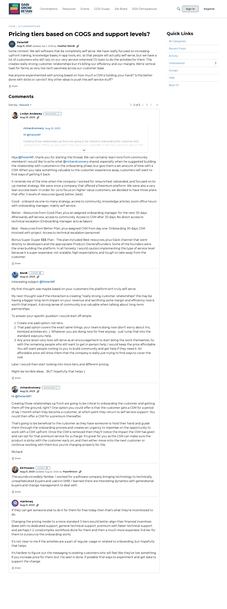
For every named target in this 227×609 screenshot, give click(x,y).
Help (172, 78)
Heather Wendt (66, 46)
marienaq (26, 501)
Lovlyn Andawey (31, 113)
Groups (173, 70)
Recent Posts (177, 48)
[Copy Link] (78, 46)
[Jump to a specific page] (157, 105)
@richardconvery (75, 161)
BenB (23, 273)
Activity (173, 55)
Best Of (173, 85)
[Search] (178, 9)
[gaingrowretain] (21, 9)
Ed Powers (27, 468)
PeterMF (23, 42)
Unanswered (192, 63)
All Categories (177, 41)
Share (13, 86)
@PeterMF (33, 134)
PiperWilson (70, 471)
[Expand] (84, 150)
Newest (24, 105)
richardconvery (33, 128)
